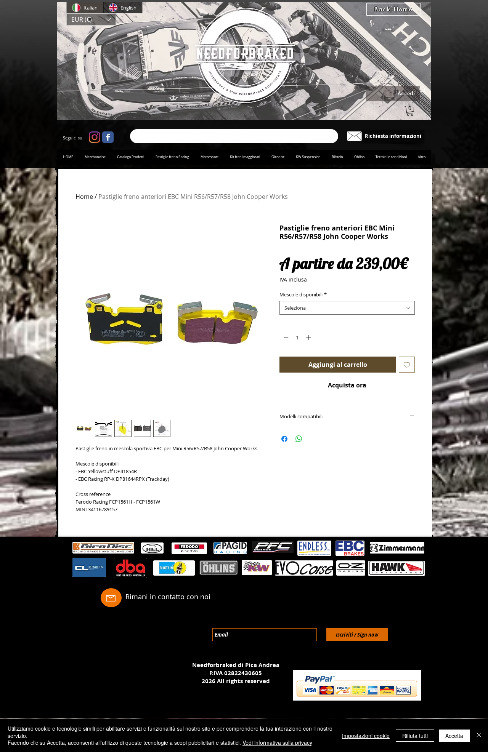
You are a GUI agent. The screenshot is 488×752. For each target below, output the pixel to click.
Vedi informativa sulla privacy (277, 742)
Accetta (454, 735)
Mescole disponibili (303, 294)
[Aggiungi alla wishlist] (407, 365)
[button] (91, 19)
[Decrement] (285, 337)
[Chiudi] (478, 735)
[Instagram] (94, 137)
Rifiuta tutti (415, 735)
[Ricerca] (234, 136)
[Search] (423, 90)
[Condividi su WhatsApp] (298, 438)
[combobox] (347, 308)
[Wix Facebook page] (108, 137)
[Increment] (309, 337)
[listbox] (91, 19)
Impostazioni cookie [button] (366, 735)
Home (84, 196)
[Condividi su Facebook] (284, 438)
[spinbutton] (297, 337)
